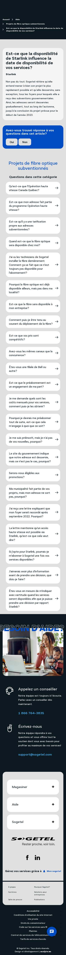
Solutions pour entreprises (40, 893)
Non (24, 142)
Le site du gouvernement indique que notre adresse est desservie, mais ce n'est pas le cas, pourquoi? (30, 457)
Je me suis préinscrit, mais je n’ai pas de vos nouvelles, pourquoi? (30, 439)
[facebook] (27, 857)
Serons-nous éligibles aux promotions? (24, 475)
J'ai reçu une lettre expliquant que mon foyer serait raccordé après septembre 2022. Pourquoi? (29, 512)
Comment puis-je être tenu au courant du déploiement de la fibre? (31, 322)
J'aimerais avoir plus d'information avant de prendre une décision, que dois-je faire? (30, 575)
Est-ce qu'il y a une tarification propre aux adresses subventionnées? (27, 225)
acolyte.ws (45, 951)
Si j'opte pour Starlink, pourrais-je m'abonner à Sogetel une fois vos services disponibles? (29, 555)
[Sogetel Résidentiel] (33, 841)
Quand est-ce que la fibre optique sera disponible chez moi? (29, 243)
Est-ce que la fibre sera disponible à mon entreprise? (30, 306)
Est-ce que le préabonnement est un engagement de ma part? (30, 384)
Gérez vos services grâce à (33, 871)
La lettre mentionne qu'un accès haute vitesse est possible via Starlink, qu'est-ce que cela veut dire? (28, 534)
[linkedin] (37, 857)
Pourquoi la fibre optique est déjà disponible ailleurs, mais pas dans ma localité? (30, 288)
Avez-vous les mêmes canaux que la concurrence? (30, 353)
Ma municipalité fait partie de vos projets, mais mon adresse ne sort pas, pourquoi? (29, 492)
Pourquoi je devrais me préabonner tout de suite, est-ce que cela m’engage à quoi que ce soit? (30, 422)
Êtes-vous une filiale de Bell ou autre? (27, 369)
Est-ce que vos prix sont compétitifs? (24, 337)
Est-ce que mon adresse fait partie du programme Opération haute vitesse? (30, 206)
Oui (12, 142)
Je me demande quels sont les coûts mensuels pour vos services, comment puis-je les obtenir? (29, 402)
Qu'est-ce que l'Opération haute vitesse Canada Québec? (28, 188)
